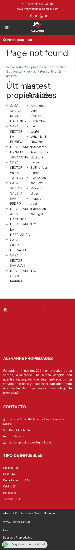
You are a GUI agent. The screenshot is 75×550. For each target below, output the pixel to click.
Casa (6, 474)
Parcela (8, 493)
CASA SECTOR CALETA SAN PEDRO (16, 193)
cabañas (8, 468)
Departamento (12, 480)
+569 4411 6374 (37, 4)
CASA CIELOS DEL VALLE (18, 245)
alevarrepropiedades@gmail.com (30, 443)
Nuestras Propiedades (17, 538)
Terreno (8, 499)
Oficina (7, 486)
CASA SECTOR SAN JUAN (17, 260)
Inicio (6, 530)
